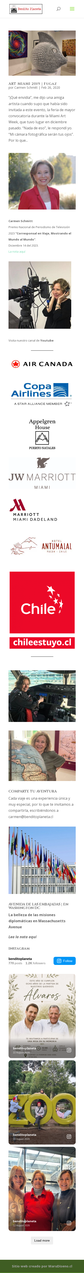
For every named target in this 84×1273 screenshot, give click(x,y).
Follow (67, 961)
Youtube (47, 340)
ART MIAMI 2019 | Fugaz (33, 83)
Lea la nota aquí (23, 936)
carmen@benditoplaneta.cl (31, 816)
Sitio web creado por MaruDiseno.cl (42, 1266)
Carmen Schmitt (26, 87)
